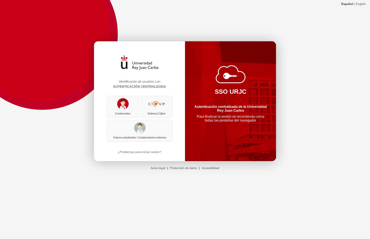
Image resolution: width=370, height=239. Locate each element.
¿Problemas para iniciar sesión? (139, 152)
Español (347, 4)
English (361, 4)
